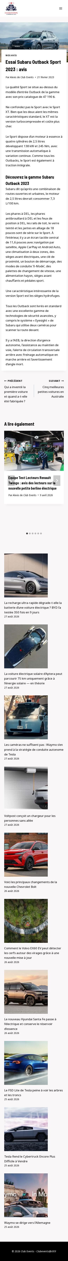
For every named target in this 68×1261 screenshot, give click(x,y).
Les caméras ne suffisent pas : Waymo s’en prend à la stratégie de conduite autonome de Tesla (33, 749)
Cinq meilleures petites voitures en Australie (51, 388)
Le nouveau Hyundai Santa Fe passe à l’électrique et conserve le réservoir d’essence (30, 1024)
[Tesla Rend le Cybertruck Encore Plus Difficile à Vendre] (34, 1129)
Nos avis (11, 55)
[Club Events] (11, 8)
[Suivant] (56, 480)
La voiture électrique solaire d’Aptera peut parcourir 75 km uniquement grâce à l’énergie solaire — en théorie (33, 678)
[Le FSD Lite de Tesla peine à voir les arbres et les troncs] (34, 1063)
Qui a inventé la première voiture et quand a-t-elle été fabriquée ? (16, 391)
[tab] (27, 533)
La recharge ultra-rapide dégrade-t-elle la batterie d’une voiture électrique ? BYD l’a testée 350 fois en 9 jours (33, 607)
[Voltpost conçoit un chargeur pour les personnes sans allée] (34, 788)
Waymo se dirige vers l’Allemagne (27, 1223)
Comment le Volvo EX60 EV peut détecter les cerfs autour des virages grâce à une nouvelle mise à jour (32, 953)
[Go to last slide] (11, 480)
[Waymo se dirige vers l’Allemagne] (34, 1195)
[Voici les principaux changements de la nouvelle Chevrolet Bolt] (34, 855)
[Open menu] (60, 8)
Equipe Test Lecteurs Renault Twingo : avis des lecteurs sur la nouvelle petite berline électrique (32, 483)
